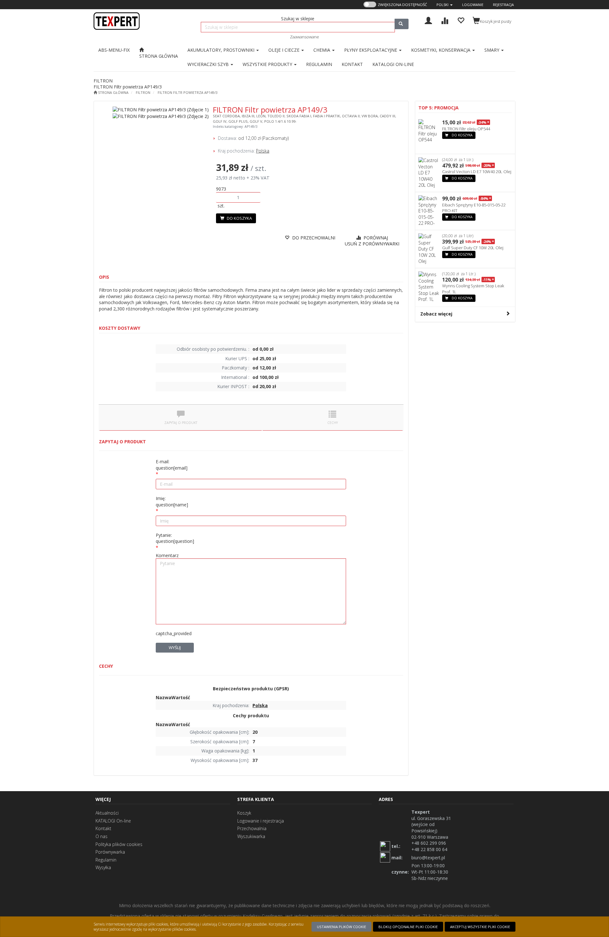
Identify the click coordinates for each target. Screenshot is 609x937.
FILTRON (143, 92)
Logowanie (472, 4)
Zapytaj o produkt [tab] (180, 422)
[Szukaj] (402, 24)
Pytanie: (175, 538)
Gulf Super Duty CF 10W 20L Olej (472, 248)
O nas (101, 836)
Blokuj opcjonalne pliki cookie (408, 926)
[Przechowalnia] (460, 20)
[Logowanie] (428, 20)
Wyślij (175, 647)
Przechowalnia (251, 828)
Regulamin (105, 860)
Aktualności (107, 813)
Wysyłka (103, 867)
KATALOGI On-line (113, 821)
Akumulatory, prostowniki (221, 50)
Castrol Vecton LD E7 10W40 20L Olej (476, 171)
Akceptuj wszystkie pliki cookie (480, 926)
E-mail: (171, 465)
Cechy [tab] (332, 422)
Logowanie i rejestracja (260, 821)
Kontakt (103, 828)
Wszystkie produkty (268, 64)
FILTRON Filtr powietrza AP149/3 (188, 92)
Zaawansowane (304, 37)
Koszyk (244, 813)
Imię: (172, 501)
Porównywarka (110, 852)
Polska (262, 151)
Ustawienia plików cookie (341, 926)
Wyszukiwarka (251, 836)
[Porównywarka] (444, 20)
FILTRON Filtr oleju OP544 (466, 129)
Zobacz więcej (436, 314)
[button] (444, 4)
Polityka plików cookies (118, 844)
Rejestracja (503, 4)
